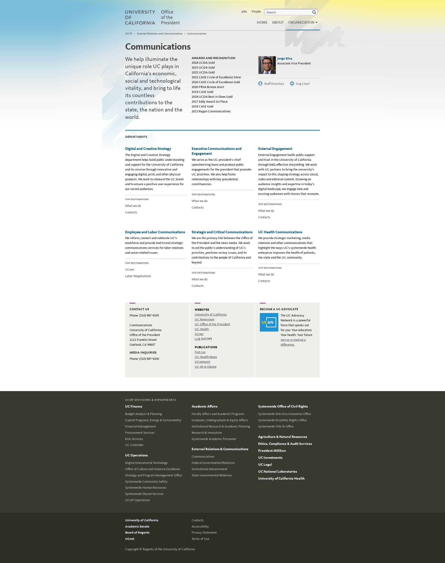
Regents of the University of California (169, 549)
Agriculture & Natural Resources (282, 437)
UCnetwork (202, 362)
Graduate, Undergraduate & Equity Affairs (220, 420)
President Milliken (272, 451)
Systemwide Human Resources (145, 488)
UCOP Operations (137, 500)
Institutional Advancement (209, 469)
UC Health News (206, 357)
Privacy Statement (204, 533)
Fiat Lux (200, 352)
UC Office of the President (212, 324)
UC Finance (133, 406)
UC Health (202, 329)
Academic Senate (137, 526)
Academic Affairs (204, 406)
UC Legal (265, 464)
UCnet (129, 270)
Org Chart (303, 84)
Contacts (131, 212)
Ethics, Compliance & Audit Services (285, 444)
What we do (133, 206)
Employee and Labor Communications (155, 232)
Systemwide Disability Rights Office (282, 420)
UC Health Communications (280, 232)
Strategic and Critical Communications (222, 232)
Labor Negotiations (138, 276)
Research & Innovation (207, 433)
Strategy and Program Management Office (153, 475)
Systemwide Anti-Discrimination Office (284, 414)
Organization (301, 22)
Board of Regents (137, 533)
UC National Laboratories (277, 471)
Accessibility (200, 526)
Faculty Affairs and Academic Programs (218, 414)
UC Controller (134, 445)
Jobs (244, 11)
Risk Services (134, 439)
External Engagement (275, 148)
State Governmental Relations (212, 475)
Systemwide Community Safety (146, 482)
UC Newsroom (204, 319)
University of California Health (281, 478)
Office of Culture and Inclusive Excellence (152, 469)
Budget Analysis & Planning (143, 414)
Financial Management (140, 426)
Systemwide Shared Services (144, 494)
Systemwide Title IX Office (276, 426)
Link (197, 339)
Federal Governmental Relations (213, 463)
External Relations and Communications (160, 33)
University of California (211, 314)
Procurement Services (140, 433)
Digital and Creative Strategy (148, 148)
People (256, 11)
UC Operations (136, 455)
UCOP (128, 33)
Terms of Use (200, 539)
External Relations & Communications (220, 449)
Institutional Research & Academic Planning (221, 426)
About (278, 22)
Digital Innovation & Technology (146, 463)
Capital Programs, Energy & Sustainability (153, 420)
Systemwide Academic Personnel (214, 439)
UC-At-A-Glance (205, 367)
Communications (197, 33)
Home (262, 22)
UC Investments (270, 457)
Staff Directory (274, 84)
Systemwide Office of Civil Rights (283, 406)
